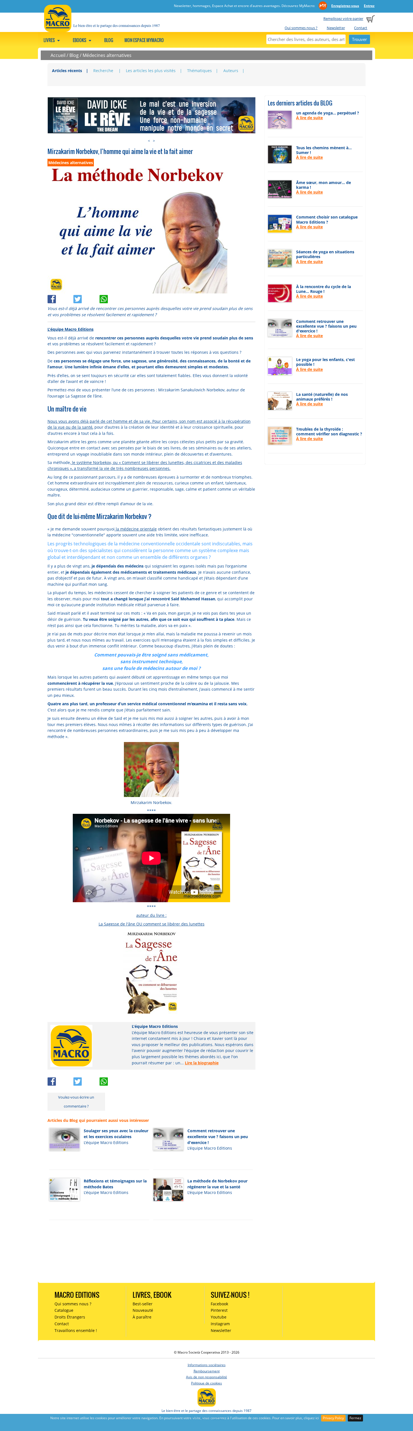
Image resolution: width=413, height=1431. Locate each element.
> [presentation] (154, 140)
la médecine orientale (136, 529)
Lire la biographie (202, 1062)
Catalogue (64, 1310)
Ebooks (80, 40)
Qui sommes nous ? (301, 27)
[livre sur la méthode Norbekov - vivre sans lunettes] (151, 971)
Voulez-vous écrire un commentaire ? (76, 1102)
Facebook (219, 1303)
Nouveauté (143, 1310)
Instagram (220, 1323)
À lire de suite (309, 117)
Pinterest (219, 1310)
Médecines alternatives (107, 55)
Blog (108, 40)
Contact (360, 27)
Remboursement (207, 1371)
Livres (50, 40)
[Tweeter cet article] (86, 297)
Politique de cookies (206, 1383)
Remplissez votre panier (343, 18)
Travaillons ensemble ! (76, 1330)
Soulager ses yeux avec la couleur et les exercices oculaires (116, 1133)
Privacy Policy (333, 1418)
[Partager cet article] (60, 297)
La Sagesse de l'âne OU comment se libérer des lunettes (152, 924)
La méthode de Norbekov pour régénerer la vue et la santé (217, 1183)
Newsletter (336, 27)
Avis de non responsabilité (206, 1377)
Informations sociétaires (207, 1365)
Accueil (58, 55)
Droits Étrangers (70, 1317)
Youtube (218, 1317)
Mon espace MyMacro (144, 40)
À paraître (142, 1317)
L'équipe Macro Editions (70, 329)
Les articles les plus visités (151, 70)
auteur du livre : (151, 915)
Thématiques (199, 70)
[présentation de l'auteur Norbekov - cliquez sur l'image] (151, 769)
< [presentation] (149, 140)
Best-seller (143, 1303)
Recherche (103, 70)
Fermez (355, 1418)
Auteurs (230, 70)
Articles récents (67, 70)
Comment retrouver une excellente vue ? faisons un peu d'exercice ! (217, 1136)
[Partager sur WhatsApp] (111, 297)
